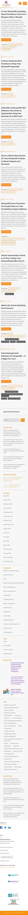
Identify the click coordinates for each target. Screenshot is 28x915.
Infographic (7, 746)
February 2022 (7, 549)
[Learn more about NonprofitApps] (13, 881)
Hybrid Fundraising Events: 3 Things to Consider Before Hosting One (13, 450)
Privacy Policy (4, 850)
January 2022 (7, 553)
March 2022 (6, 545)
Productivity (7, 759)
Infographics (7, 611)
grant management (8, 388)
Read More (6, 39)
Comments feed (8, 649)
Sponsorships (7, 628)
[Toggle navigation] (25, 3)
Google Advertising (10, 733)
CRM (10, 94)
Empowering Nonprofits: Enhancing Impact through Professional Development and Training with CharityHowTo (12, 432)
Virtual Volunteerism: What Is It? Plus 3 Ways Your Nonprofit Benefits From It (13, 258)
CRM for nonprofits (12, 339)
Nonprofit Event (18, 751)
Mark (4, 477)
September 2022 (8, 524)
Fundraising (6, 49)
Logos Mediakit (4, 853)
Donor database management (13, 720)
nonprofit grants (14, 398)
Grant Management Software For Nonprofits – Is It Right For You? (13, 356)
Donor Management (15, 44)
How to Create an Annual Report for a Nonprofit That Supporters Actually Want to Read (14, 466)
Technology (9, 294)
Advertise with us (7, 857)
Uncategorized (7, 632)
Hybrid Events (7, 607)
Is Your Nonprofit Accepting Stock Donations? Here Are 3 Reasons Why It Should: (14, 14)
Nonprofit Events (8, 620)
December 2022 (8, 512)
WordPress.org (7, 653)
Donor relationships (10, 726)
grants (4, 398)
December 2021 (8, 557)
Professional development (12, 761)
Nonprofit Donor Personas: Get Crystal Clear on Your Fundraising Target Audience (14, 206)
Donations (5, 341)
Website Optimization (10, 769)
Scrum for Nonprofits (10, 764)
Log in (5, 641)
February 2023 (7, 504)
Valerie (5, 485)
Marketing (16, 746)
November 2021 (8, 561)
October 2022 (7, 520)
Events (13, 341)
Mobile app (7, 751)
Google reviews (4, 860)
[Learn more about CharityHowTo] (13, 875)
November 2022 (8, 516)
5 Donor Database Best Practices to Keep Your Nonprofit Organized (11, 64)
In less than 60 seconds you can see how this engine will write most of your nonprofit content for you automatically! (13, 442)
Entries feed (7, 645)
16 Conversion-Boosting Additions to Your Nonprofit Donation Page (13, 479)
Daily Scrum (18, 715)
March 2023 (6, 500)
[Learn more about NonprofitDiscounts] (13, 895)
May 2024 (6, 496)
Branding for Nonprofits (11, 707)
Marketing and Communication (13, 748)
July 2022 (6, 532)
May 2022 (6, 537)
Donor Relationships (8, 47)
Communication (14, 288)
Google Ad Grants (8, 599)
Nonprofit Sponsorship (11, 756)
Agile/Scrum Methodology (11, 570)
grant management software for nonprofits (12, 395)
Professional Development (11, 624)
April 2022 (6, 541)
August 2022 (7, 528)
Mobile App (6, 616)
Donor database (17, 718)
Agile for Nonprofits (10, 705)
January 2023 (7, 508)
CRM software (8, 715)
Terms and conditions (6, 847)
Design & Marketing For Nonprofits (13, 239)
